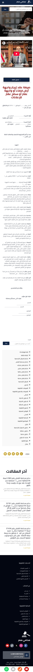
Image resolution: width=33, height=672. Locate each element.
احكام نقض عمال (23, 375)
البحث (29, 339)
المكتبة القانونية (23, 417)
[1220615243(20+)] (27, 655)
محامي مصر (21, 1)
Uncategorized (24, 352)
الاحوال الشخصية (23, 381)
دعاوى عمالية (24, 431)
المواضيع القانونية (23, 421)
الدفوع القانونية (23, 408)
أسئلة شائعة (24, 355)
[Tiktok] (12, 645)
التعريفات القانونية (23, 388)
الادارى (26, 385)
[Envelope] (13, 669)
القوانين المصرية (23, 411)
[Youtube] (26, 669)
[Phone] (20, 669)
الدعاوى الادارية (23, 398)
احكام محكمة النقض (22, 362)
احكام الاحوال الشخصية (21, 358)
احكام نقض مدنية (23, 378)
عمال (26, 444)
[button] (3, 2)
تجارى (26, 424)
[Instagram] (21, 645)
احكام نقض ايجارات (22, 365)
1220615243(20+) (17, 653)
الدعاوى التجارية (23, 401)
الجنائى (26, 394)
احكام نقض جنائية (23, 371)
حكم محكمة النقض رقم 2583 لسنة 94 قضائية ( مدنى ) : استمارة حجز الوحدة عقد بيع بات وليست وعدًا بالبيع (16, 481)
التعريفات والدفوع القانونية (20, 391)
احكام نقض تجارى (23, 368)
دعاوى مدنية (24, 434)
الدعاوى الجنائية (23, 404)
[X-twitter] (16, 645)
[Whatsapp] (6, 669)
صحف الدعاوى (24, 437)
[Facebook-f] (26, 645)
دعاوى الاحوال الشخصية (21, 427)
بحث (5, 9)
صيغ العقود (24, 440)
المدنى (26, 414)
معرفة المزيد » (26, 495)
